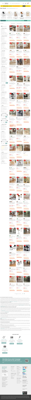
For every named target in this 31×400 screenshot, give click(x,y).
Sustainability (18, 372)
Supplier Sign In (13, 375)
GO (6, 116)
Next (29, 23)
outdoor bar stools (2, 328)
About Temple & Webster (19, 368)
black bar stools (11, 301)
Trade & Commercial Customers (12, 378)
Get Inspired (19, 343)
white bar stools (15, 301)
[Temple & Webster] (7, 3)
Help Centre (18, 379)
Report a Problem (19, 381)
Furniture (8, 8)
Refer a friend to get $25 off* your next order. (9, 0)
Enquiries (18, 374)
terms (3, 362)
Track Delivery (18, 380)
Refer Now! (15, 0)
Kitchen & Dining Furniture (12, 8)
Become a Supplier (13, 374)
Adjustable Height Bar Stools (21, 18)
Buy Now (11, 343)
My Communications (13, 370)
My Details (12, 367)
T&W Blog (18, 373)
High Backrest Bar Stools (15, 18)
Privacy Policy (4, 386)
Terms (3, 383)
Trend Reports (18, 369)
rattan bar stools (3, 310)
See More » (2, 159)
